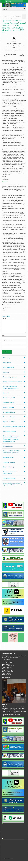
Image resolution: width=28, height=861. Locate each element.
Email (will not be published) (8, 340)
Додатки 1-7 (5, 181)
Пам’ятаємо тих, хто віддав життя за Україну (14, 706)
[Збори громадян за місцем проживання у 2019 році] (14, 691)
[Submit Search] (6, 1)
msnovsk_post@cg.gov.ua (8, 662)
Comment (4, 318)
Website (3, 344)
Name (3, 335)
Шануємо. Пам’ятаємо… (9, 715)
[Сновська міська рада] (14, 5)
